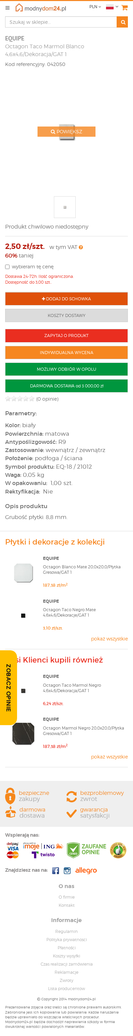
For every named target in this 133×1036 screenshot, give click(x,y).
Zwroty (66, 980)
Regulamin (66, 931)
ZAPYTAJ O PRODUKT (66, 335)
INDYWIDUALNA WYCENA (66, 352)
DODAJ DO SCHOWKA (68, 298)
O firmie (67, 897)
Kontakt (67, 905)
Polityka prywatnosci (66, 939)
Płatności (67, 947)
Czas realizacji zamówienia (67, 964)
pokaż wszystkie (109, 638)
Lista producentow (66, 988)
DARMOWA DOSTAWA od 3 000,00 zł (66, 385)
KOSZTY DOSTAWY (67, 315)
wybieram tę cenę (33, 266)
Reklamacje (66, 972)
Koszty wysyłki (66, 955)
